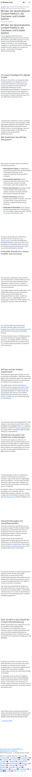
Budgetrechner (5, 329)
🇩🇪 (24, 2)
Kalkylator (3, 767)
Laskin (11, 767)
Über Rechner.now (5, 749)
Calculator (6, 760)
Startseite (3, 7)
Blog (8, 7)
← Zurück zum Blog (6, 721)
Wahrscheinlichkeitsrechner (16, 546)
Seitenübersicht (4, 751)
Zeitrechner (10, 497)
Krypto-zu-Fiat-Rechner (7, 396)
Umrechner (14, 751)
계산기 (22, 771)
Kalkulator (26, 763)
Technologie (4, 86)
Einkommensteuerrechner (23, 329)
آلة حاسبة (14, 769)
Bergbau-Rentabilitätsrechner (15, 246)
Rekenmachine (4, 769)
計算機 (9, 771)
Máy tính (18, 767)
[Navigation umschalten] (29, 2)
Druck (3, 343)
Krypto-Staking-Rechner (23, 428)
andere (8, 213)
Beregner (22, 756)
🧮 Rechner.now (6, 2)
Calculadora (13, 758)
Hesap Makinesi (14, 763)
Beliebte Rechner (17, 749)
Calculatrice (3, 763)
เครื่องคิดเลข (23, 769)
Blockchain (24, 84)
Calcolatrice (3, 758)
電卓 (15, 771)
